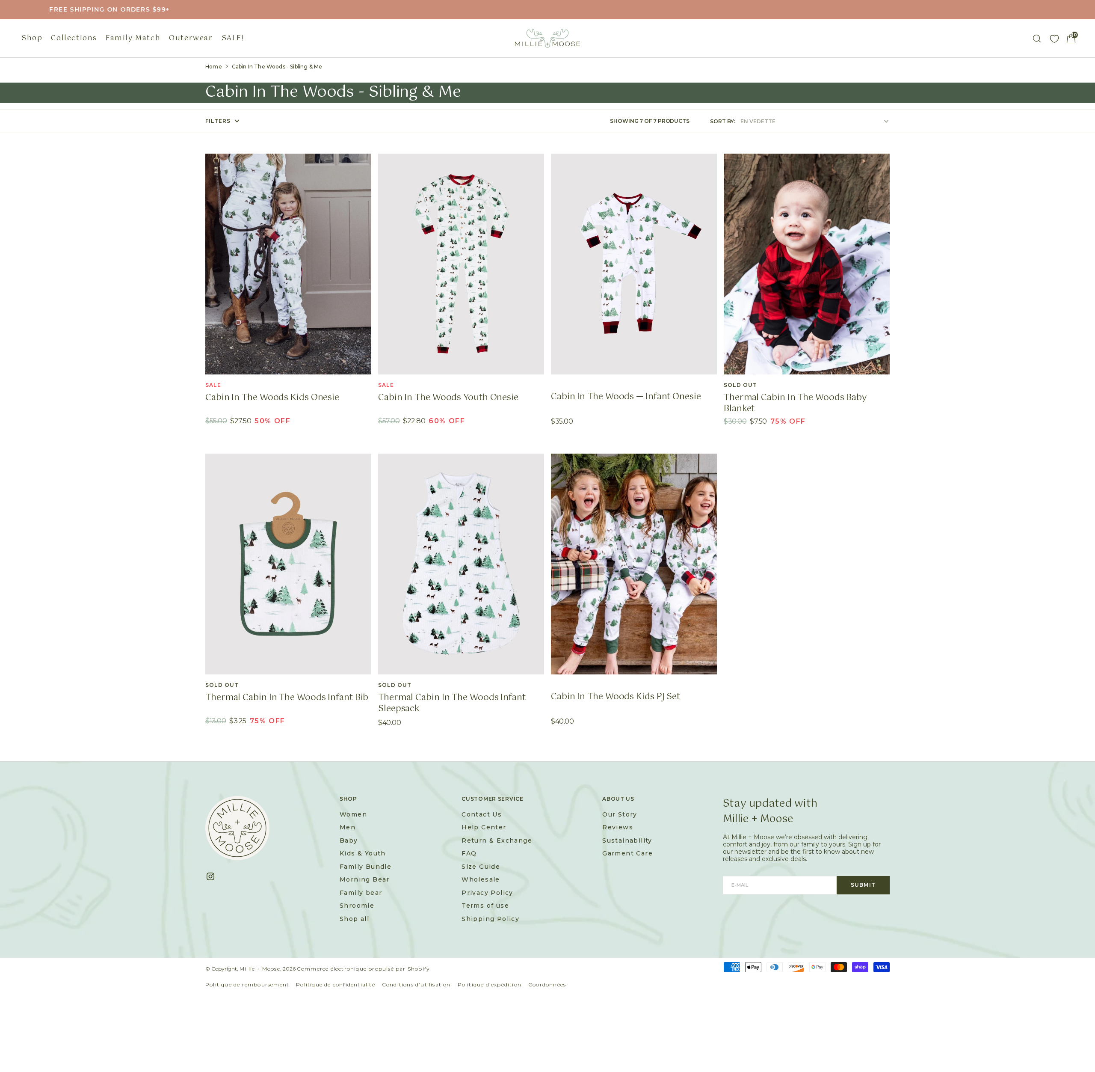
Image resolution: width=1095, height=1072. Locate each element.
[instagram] (213, 876)
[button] (1071, 38)
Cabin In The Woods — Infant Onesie (626, 397)
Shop (31, 38)
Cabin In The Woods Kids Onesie (272, 398)
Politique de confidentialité (335, 984)
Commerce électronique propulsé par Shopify (363, 968)
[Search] (1037, 38)
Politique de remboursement (247, 984)
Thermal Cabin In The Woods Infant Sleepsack (452, 703)
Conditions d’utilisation (416, 984)
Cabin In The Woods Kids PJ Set (615, 697)
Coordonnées (547, 984)
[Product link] (288, 264)
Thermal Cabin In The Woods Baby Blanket (795, 403)
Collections (74, 38)
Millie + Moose (260, 968)
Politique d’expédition (489, 984)
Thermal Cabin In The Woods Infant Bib (286, 698)
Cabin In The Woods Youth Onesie (448, 398)
